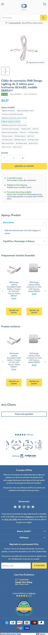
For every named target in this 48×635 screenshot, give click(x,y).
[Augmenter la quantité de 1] (23, 158)
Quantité (4, 153)
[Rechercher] (43, 18)
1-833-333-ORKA (10, 519)
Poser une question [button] (24, 414)
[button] (24, 222)
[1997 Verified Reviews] (24, 617)
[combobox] (20, 18)
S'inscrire (39, 565)
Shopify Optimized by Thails (10, 634)
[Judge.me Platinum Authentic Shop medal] (24, 445)
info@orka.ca (29, 517)
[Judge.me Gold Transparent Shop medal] (36, 445)
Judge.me (32, 593)
